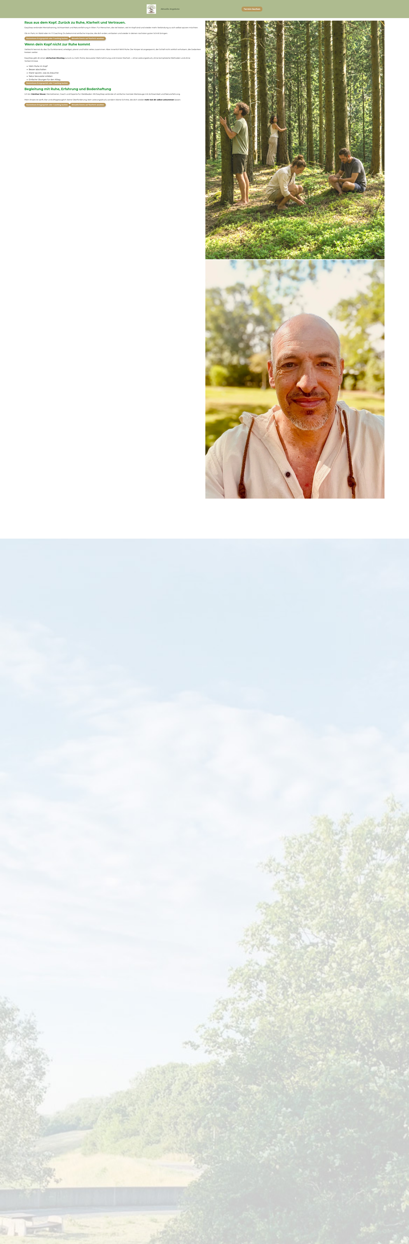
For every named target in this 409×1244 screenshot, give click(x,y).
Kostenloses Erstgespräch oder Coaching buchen (47, 38)
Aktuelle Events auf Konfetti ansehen (88, 38)
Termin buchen (252, 9)
